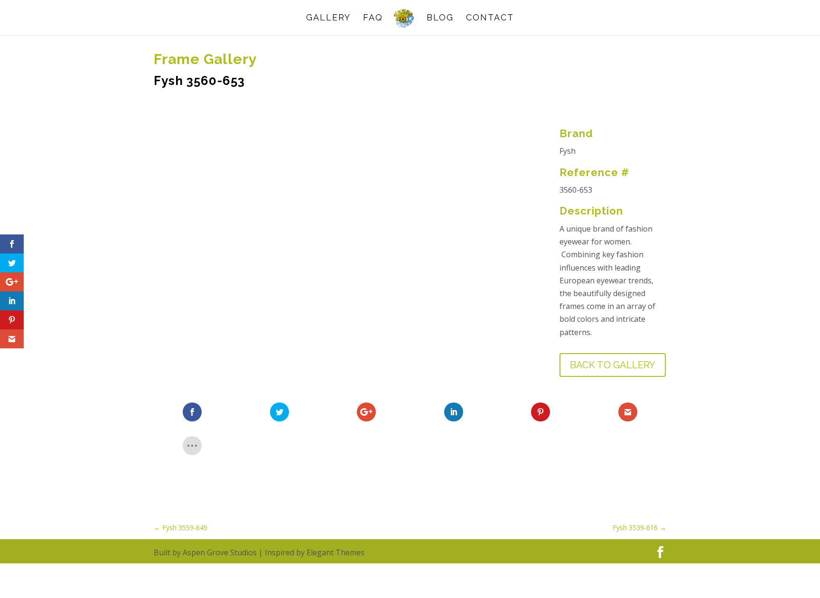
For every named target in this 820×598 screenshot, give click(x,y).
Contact (490, 18)
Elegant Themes (335, 552)
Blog (440, 18)
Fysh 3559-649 (180, 527)
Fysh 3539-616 (639, 527)
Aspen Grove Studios (220, 552)
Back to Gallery (612, 365)
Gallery (328, 18)
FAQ (373, 18)
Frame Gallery (205, 59)
